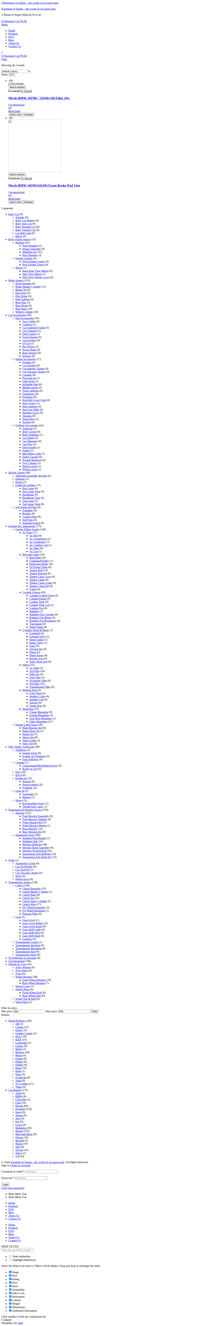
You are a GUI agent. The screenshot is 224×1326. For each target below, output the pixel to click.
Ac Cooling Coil (38, 545)
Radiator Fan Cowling (41, 614)
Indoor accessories (25, 359)
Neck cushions (30, 390)
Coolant (19, 762)
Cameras (27, 324)
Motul (18, 1055)
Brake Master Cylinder (28, 286)
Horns (18, 482)
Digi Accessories (24, 318)
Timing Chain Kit (39, 586)
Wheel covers (29, 466)
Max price (51, 1011)
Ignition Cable (37, 696)
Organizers (28, 393)
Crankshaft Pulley (39, 560)
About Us (13, 43)
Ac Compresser (38, 538)
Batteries (20, 478)
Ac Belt (33, 535)
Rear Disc (20, 302)
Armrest (26, 362)
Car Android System (33, 327)
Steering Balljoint (32, 844)
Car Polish (28, 437)
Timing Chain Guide (40, 582)
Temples (27, 415)
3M (17, 1023)
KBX (18, 1039)
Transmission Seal (25, 951)
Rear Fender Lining (33, 264)
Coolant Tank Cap (39, 604)
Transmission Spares (19, 882)
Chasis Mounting (38, 712)
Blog (11, 40)
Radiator (34, 611)
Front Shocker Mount (34, 825)
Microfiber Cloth (31, 453)
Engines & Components (21, 526)
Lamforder (21, 1042)
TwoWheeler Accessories (22, 957)
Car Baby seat (23, 233)
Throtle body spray (32, 806)
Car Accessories (17, 315)
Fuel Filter (35, 677)
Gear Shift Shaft (31, 935)
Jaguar (19, 1115)
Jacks (18, 875)
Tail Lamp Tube (31, 504)
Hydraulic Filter (38, 680)
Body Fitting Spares (19, 239)
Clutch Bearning (31, 888)
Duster (26, 450)
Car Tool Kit (22, 869)
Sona (18, 1074)
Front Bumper (30, 245)
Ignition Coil (36, 699)
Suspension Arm (24, 835)
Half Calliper (22, 299)
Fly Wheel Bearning (33, 910)
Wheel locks (22, 879)
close (20, 1322)
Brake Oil (20, 289)
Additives (20, 749)
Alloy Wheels (23, 967)
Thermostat (35, 623)
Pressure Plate (30, 913)
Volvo (18, 1153)
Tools (11, 860)
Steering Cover (30, 412)
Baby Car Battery (25, 220)
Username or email (12, 1171)
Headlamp (28, 494)
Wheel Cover (22, 986)
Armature (27, 510)
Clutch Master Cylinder (35, 891)
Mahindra (20, 1127)
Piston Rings (36, 655)
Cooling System (31, 592)
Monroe (19, 1052)
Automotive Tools (25, 863)
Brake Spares (15, 280)
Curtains (27, 374)
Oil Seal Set (36, 649)
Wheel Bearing (23, 976)
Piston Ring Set (31, 731)
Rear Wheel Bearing (33, 983)
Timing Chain (37, 579)
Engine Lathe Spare (26, 724)
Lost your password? (12, 1187)
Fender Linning (24, 258)
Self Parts (27, 519)
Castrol (19, 1027)
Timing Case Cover (40, 576)
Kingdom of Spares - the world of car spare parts (37, 1162)
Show (4, 74)
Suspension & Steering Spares (25, 809)
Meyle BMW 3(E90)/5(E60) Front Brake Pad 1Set (44, 185)
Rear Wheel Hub (31, 995)
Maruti (19, 1131)
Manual (26, 797)
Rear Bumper (29, 255)
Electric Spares (16, 472)
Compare (28, 114)
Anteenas (27, 428)
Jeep (17, 1118)
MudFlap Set (29, 252)
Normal (26, 781)
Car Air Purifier (24, 866)
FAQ (11, 36)
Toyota (19, 1149)
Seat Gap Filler (30, 409)
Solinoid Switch (31, 523)
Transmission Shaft (25, 954)
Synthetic (27, 787)
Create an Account (20, 1165)
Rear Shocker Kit (32, 831)
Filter (94, 1011)
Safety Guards (30, 456)
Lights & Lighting (25, 485)
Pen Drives (28, 346)
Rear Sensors (29, 352)
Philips (19, 1061)
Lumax (19, 1045)
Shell (18, 1071)
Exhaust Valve (37, 636)
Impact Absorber (31, 248)
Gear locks (28, 381)
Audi (18, 1093)
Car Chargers (29, 330)
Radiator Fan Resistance (42, 620)
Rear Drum (21, 305)
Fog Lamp (28, 488)
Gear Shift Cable (31, 929)
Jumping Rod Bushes (34, 838)
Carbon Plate (29, 516)
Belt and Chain (30, 554)
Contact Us (14, 46)
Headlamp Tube (31, 497)
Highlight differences (24, 1259)
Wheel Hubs (22, 989)
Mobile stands (30, 387)
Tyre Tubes (21, 970)
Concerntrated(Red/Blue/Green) (40, 765)
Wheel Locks (29, 469)
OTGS (26, 343)
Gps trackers (29, 340)
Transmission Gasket (26, 942)
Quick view (15, 114)
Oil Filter (34, 683)
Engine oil (21, 778)
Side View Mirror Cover (35, 277)
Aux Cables (29, 321)
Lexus (18, 1124)
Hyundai (20, 1109)
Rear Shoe (21, 308)
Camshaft (34, 633)
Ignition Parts (29, 690)
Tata (17, 1146)
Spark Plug (35, 705)
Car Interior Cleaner (33, 368)
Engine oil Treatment (34, 756)
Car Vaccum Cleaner (26, 872)
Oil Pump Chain (38, 567)
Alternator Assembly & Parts (31, 475)
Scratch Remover (31, 460)
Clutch (19, 885)
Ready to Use (29, 768)
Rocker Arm (36, 658)
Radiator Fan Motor (40, 617)
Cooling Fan (36, 608)
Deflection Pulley (39, 564)
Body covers (29, 431)
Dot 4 (18, 775)
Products (13, 33)
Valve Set (27, 743)
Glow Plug (35, 693)
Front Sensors (30, 337)
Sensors (26, 356)
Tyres (18, 973)
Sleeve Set (28, 737)
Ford (18, 1102)
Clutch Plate (29, 894)
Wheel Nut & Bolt (25, 998)
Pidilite (19, 1064)
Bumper (19, 242)
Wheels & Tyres (17, 964)
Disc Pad (20, 292)
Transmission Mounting (28, 948)
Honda (19, 1105)
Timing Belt (36, 570)
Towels (26, 422)
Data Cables (29, 333)
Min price (6, 1011)
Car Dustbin (29, 365)
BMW (18, 1096)
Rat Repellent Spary (33, 803)
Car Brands (14, 1090)
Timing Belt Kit (38, 573)
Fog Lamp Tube (31, 491)
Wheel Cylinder (24, 311)
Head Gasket (36, 639)
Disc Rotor (21, 296)
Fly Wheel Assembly (34, 907)
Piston (32, 652)
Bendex (26, 513)
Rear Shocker (29, 828)
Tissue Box (28, 419)
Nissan (19, 1137)
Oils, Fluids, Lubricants (21, 746)
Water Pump (36, 627)
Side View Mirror (32, 274)
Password (7, 1177)
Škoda (18, 1143)
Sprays (19, 800)
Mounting (27, 708)
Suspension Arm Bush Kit (36, 857)
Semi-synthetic (30, 784)
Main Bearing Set (32, 727)
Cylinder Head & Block (35, 630)
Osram (19, 1058)
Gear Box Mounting (40, 718)
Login (5, 1184)
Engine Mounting (39, 715)
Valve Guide (29, 740)
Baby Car (13, 214)
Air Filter (34, 671)
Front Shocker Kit (32, 822)
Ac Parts (27, 532)
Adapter (19, 217)
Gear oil (19, 790)
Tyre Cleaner (29, 463)
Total (18, 1080)
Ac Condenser (37, 541)
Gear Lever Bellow (33, 923)
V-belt (32, 589)
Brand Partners (16, 1020)
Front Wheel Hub (32, 992)
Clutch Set (28, 898)
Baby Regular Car (25, 226)
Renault (19, 1140)
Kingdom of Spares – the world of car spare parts (28, 8)
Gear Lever (28, 920)
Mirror (19, 267)
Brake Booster (23, 283)
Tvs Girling (21, 1083)
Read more (14, 111)
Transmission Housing (27, 945)
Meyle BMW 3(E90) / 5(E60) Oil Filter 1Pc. (39, 98)
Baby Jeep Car (23, 223)
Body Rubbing (30, 434)
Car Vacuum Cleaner (34, 371)
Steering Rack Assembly (36, 847)
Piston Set (27, 734)
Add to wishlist (17, 87)
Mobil (18, 1049)
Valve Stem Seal (38, 661)
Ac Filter (34, 548)
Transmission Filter (39, 686)
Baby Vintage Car (25, 229)
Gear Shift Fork (31, 932)
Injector (33, 702)
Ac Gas (33, 551)
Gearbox (27, 939)
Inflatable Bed (30, 384)
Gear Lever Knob (32, 926)
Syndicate (20, 1077)
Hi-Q (18, 1036)
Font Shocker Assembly (35, 816)
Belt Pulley (35, 557)
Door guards (29, 447)
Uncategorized (16, 104)
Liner (32, 645)
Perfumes (27, 396)
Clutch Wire (29, 904)
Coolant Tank (36, 601)
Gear (18, 916)
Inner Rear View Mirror (35, 270)
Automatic (28, 794)
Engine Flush (29, 753)
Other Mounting (38, 721)
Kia (17, 1121)
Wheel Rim (21, 1002)
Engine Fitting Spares (27, 529)
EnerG (19, 1030)
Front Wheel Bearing (34, 979)
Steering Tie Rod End (34, 850)
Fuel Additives (30, 759)
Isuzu (18, 1112)
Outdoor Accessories (26, 425)
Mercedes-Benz (24, 1134)
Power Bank (29, 349)
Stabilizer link (30, 841)
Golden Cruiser (23, 1033)
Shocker (19, 812)
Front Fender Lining (33, 261)
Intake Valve (36, 642)
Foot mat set (29, 378)
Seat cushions (29, 406)
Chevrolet (20, 1099)
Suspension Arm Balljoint (36, 853)
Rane (18, 1068)
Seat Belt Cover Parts (34, 400)
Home (11, 30)
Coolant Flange (37, 598)
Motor (18, 236)
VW (17, 1156)
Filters (25, 664)
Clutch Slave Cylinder (34, 901)
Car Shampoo (30, 441)
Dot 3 (18, 771)
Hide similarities (21, 1256)
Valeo (18, 1086)
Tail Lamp (28, 500)
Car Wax (27, 444)
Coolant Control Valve (41, 595)
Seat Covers (29, 403)
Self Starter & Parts (26, 507)
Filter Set (34, 674)
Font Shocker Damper (34, 819)
